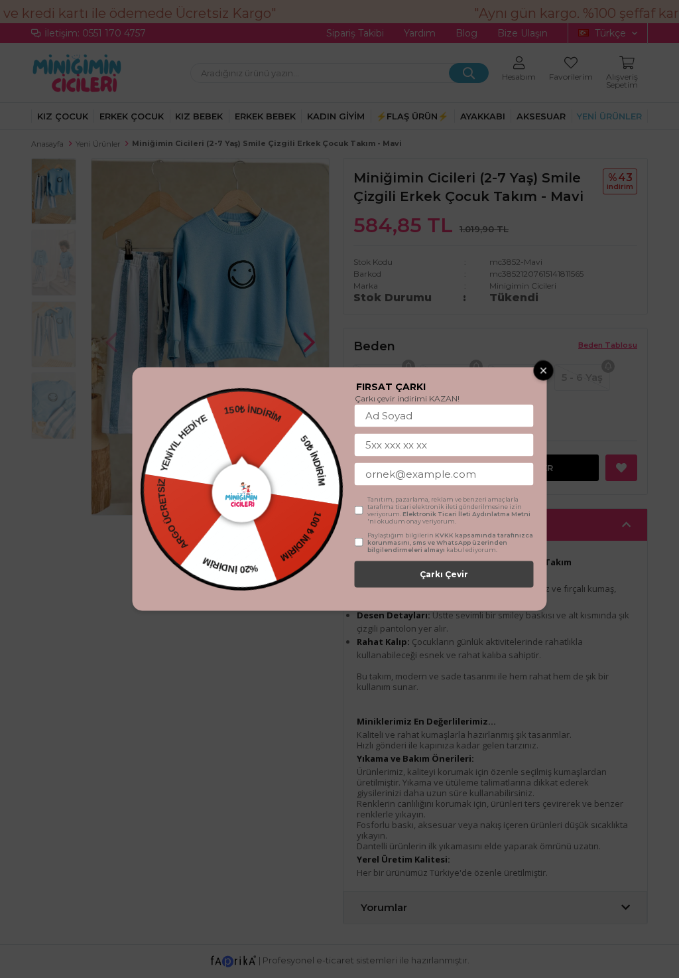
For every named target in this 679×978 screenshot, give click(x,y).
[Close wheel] (544, 371)
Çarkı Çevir (444, 574)
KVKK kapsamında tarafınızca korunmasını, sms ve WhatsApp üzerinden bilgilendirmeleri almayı (450, 542)
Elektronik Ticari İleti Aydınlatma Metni (466, 514)
